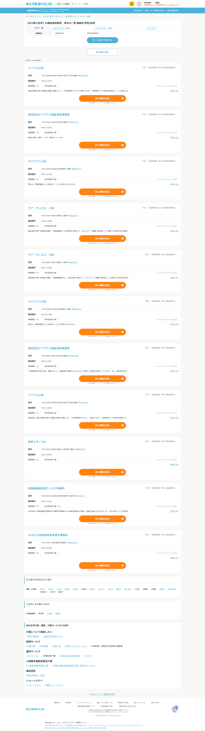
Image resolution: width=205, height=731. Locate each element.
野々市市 (128, 589)
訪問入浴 (57, 646)
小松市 (88, 16)
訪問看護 (44, 646)
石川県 (82, 16)
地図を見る (84, 75)
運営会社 (57, 703)
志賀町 (161, 589)
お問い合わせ (155, 703)
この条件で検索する (103, 40)
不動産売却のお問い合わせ (127, 706)
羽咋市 (92, 589)
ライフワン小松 (37, 161)
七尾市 (50, 589)
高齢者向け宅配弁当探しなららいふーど (77, 728)
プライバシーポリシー (84, 703)
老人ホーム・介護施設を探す (103, 694)
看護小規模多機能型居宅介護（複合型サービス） (74, 665)
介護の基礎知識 (172, 10)
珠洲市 (75, 589)
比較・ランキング (139, 703)
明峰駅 (57, 613)
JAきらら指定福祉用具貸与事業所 (48, 535)
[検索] (131, 3)
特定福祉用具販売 (93, 33)
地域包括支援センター (53, 636)
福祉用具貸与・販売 (36, 675)
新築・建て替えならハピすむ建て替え (55, 728)
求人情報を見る (102, 98)
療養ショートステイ (54, 685)
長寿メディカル (37, 441)
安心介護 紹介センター (33, 16)
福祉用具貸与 (59, 33)
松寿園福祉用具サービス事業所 (46, 488)
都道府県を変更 (59, 28)
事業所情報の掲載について (86, 706)
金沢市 (42, 589)
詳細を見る (175, 91)
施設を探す (138, 10)
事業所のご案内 (123, 703)
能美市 (118, 589)
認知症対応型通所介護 (70, 655)
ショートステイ (34, 685)
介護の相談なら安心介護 (51, 725)
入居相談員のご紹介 (106, 706)
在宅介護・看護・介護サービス (53, 16)
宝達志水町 (172, 589)
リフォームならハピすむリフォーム (132, 725)
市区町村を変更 (101, 28)
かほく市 (101, 589)
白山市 (110, 589)
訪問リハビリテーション (76, 646)
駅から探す (151, 28)
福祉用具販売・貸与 (71, 16)
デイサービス (33, 655)
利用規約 (68, 703)
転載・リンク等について (104, 703)
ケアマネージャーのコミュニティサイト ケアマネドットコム (105, 725)
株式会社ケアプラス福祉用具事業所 (49, 114)
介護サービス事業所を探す (154, 10)
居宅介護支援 (33, 636)
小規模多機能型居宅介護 (38, 665)
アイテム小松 (36, 68)
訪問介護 (31, 646)
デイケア (89, 655)
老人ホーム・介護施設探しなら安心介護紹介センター (73, 725)
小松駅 (49, 613)
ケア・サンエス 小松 (41, 208)
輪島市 (67, 589)
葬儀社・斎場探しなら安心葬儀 (97, 728)
